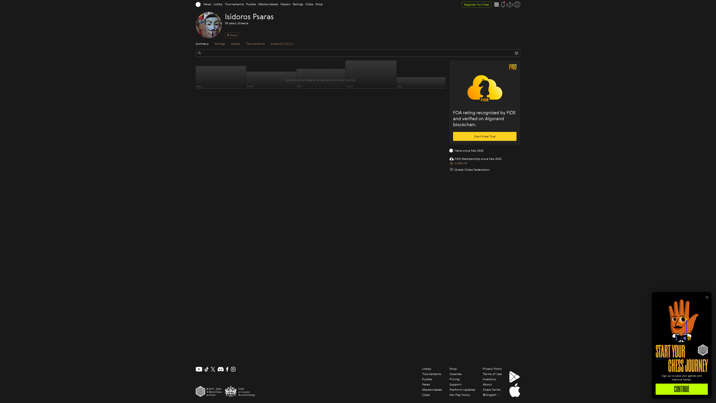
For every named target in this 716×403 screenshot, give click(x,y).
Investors (489, 379)
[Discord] (221, 369)
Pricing (454, 379)
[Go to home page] (198, 4)
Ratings (298, 4)
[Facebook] (227, 369)
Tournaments (234, 4)
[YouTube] (199, 369)
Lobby (218, 4)
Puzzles (251, 4)
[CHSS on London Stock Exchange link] (231, 391)
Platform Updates (462, 390)
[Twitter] (213, 369)
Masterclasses (268, 4)
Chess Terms (491, 390)
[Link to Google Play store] (514, 376)
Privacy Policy (492, 369)
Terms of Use (492, 374)
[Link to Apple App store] (514, 390)
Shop (319, 4)
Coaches (456, 374)
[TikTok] (207, 369)
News (207, 4)
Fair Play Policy (460, 395)
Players (285, 4)
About (487, 384)
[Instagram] (233, 369)
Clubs (309, 4)
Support (455, 384)
